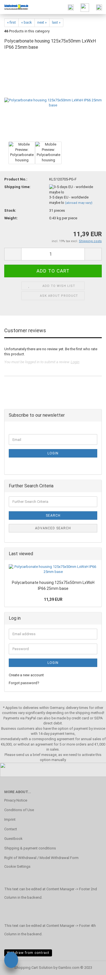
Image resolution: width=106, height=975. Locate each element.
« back (26, 22)
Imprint (10, 819)
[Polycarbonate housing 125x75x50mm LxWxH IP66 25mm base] (53, 98)
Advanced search (53, 528)
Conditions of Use (19, 810)
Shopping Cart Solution (33, 967)
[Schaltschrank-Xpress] (14, 7)
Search (53, 515)
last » (56, 22)
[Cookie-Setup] (11, 961)
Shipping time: (17, 187)
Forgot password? (24, 683)
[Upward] (90, 966)
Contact (10, 829)
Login (75, 362)
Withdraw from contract (28, 953)
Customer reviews (25, 330)
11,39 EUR (53, 599)
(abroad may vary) (78, 203)
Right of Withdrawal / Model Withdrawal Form (41, 858)
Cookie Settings (17, 866)
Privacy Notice (15, 800)
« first (11, 22)
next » (42, 22)
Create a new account (26, 675)
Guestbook (13, 838)
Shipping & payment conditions (30, 848)
